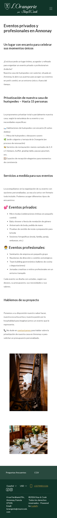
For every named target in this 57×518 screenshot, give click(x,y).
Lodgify (34, 506)
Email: (9, 506)
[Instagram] (11, 489)
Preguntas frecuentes (16, 472)
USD (22, 486)
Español (10, 486)
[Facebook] (7, 489)
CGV (36, 472)
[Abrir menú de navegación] (50, 8)
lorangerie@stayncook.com (16, 510)
